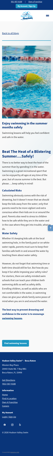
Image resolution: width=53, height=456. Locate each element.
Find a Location (9, 398)
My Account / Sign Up (26, 6)
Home (5, 394)
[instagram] (12, 424)
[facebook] (4, 424)
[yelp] (20, 424)
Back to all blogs (10, 33)
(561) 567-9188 (9, 384)
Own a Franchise (35, 1)
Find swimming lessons (15, 343)
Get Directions (8, 380)
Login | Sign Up (9, 417)
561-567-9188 (16, 1)
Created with (10, 452)
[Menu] (47, 16)
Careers (5, 406)
